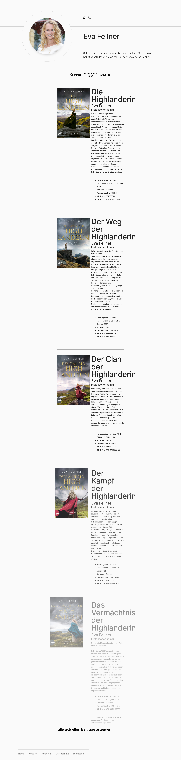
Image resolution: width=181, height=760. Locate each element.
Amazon (33, 753)
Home (21, 753)
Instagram (46, 753)
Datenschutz (62, 753)
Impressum (78, 753)
